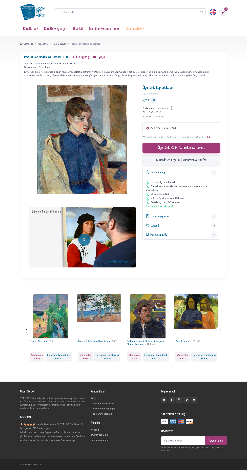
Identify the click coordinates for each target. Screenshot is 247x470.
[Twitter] (164, 400)
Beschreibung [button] (158, 172)
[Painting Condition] (171, 108)
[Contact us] (209, 137)
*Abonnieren (216, 440)
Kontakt (95, 429)
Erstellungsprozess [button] (160, 216)
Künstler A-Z (30, 29)
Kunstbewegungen (55, 29)
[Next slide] (220, 330)
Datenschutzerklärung (102, 403)
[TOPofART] (32, 12)
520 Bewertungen (41, 428)
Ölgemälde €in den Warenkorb (181, 148)
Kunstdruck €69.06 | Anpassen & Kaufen (181, 160)
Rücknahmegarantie (101, 413)
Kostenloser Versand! (162, 206)
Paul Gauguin (59, 44)
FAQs (94, 398)
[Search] (201, 12)
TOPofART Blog (99, 434)
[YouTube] (194, 400)
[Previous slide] (27, 330)
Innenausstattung (100, 440)
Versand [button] (155, 225)
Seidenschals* (135, 29)
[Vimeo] (186, 400)
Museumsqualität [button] (159, 234)
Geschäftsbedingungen (103, 408)
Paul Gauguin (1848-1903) (88, 57)
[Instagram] (179, 400)
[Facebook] (172, 400)
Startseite (28, 44)
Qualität (78, 29)
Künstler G (43, 44)
